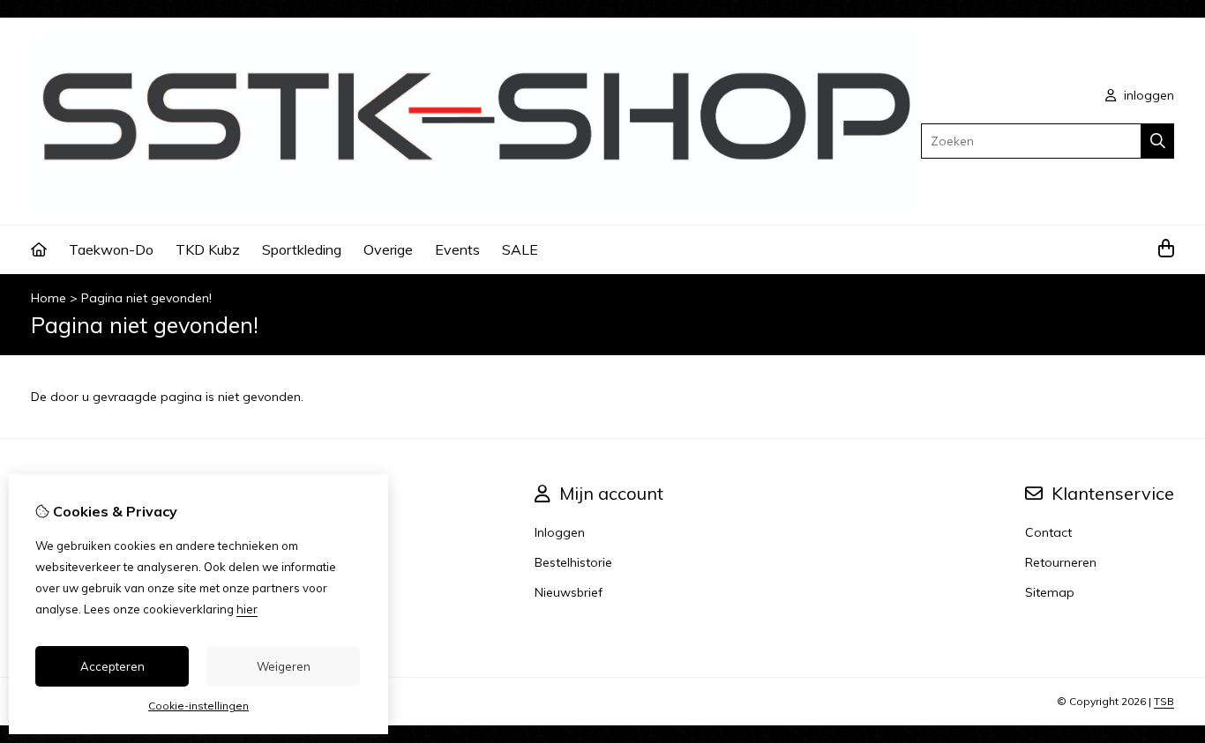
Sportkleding (301, 249)
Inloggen (560, 532)
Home (48, 298)
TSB (1164, 701)
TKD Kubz (208, 249)
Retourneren (1060, 562)
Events (457, 249)
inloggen (1147, 95)
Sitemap (1049, 592)
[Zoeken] (1157, 141)
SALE (520, 249)
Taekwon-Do (111, 249)
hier (247, 609)
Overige (388, 249)
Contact (1048, 532)
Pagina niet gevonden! (146, 298)
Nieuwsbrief (568, 592)
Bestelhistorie (573, 562)
